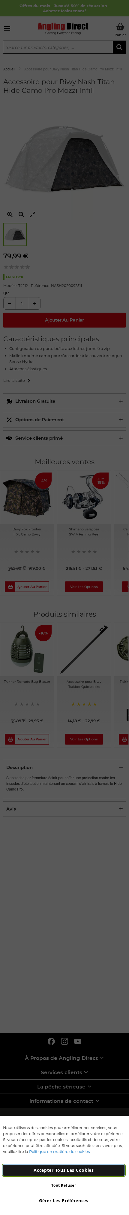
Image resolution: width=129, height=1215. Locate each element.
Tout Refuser (63, 1185)
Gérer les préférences (63, 1200)
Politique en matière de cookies (59, 1151)
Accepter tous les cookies (64, 1170)
